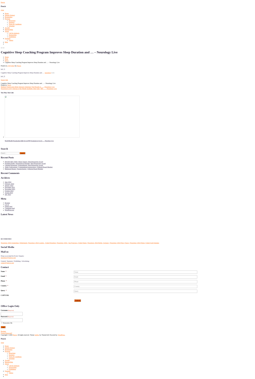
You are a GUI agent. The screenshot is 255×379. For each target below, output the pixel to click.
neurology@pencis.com (8, 258)
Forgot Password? (6, 333)
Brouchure (12, 20)
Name (3, 271)
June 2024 (8, 182)
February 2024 (9, 184)
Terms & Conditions (15, 24)
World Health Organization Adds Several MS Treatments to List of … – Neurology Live (29, 141)
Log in (7, 205)
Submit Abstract (10, 15)
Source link (4, 80)
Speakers (11, 22)
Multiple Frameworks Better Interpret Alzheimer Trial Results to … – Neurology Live (28, 87)
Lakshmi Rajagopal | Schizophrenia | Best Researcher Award (24, 165)
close (2, 10)
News (6, 60)
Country (4, 286)
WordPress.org (9, 210)
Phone (4, 281)
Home (7, 13)
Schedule (12, 26)
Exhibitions (12, 37)
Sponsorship (13, 35)
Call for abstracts (14, 33)
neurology (48, 73)
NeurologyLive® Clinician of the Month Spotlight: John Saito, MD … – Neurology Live (29, 89)
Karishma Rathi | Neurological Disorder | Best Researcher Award (25, 163)
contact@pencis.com (7, 263)
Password (7, 316)
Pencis (3, 2)
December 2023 (10, 187)
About (7, 31)
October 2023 (9, 191)
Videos (11, 40)
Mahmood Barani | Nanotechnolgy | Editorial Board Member (24, 169)
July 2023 (8, 194)
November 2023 (10, 189)
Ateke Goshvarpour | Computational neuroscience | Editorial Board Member (29, 167)
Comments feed (10, 208)
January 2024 (9, 185)
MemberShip (9, 29)
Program (7, 19)
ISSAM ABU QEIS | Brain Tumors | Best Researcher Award (24, 162)
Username (7, 310)
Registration (8, 17)
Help (6, 42)
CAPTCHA (5, 295)
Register (7, 203)
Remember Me (7, 323)
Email (3, 276)
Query (4, 290)
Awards (7, 28)
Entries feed (8, 206)
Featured (7, 38)
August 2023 (9, 193)
